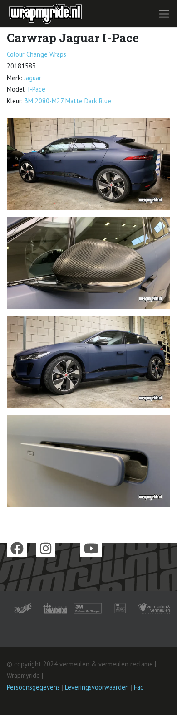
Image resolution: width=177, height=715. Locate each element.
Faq (139, 687)
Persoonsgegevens (33, 687)
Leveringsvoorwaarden (97, 687)
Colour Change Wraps (36, 54)
